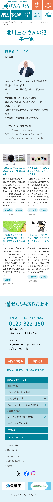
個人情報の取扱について (16, 461)
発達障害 (8, 210)
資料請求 (37, 5)
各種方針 (9, 465)
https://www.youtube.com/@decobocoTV (27, 138)
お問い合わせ (11, 450)
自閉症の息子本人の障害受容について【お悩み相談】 (14, 171)
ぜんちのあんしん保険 (19, 392)
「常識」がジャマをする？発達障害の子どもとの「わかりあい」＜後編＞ (14, 239)
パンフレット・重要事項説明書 (23, 404)
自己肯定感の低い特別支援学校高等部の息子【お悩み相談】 (38, 171)
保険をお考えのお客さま (19, 380)
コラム (30, 22)
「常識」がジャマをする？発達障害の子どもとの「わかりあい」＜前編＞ (38, 239)
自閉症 (19, 210)
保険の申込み (15, 361)
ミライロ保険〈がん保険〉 (21, 416)
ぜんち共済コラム (15, 369)
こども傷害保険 (15, 398)
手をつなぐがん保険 (18, 423)
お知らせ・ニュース (14, 456)
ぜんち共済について (16, 437)
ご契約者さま (13, 430)
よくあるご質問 (12, 445)
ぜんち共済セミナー (36, 369)
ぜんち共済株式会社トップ (12, 22)
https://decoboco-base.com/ (20, 130)
